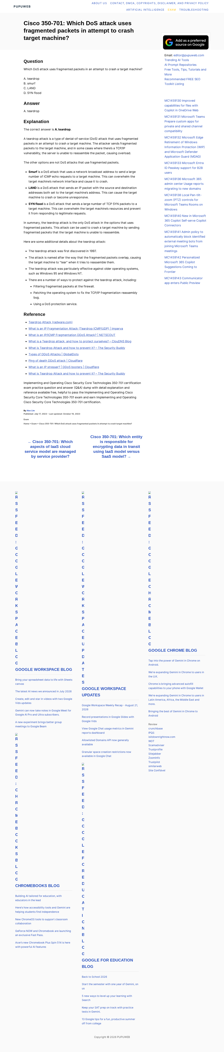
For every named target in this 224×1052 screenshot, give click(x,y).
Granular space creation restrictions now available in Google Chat (106, 754)
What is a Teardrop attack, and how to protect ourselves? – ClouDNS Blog (80, 341)
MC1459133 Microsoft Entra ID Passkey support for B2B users (184, 167)
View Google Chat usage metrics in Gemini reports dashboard (107, 730)
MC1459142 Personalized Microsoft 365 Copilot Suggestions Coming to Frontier (182, 264)
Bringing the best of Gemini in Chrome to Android (173, 713)
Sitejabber (154, 753)
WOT (151, 741)
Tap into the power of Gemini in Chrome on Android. (174, 662)
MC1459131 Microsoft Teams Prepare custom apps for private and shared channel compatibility (184, 124)
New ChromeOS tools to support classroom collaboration (41, 921)
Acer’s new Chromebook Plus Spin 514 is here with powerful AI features (42, 944)
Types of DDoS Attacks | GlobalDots (54, 354)
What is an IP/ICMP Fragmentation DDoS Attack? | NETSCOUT (72, 335)
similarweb (155, 766)
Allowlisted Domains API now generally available (105, 742)
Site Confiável (156, 770)
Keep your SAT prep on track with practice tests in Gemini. (107, 1009)
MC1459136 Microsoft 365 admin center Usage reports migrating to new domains (184, 183)
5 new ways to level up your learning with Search (107, 998)
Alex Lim (31, 410)
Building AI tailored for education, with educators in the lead (38, 898)
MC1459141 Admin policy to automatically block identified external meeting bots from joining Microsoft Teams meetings (184, 241)
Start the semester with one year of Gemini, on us (110, 986)
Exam (26, 419)
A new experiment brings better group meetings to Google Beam (38, 724)
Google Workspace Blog (43, 669)
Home (26, 423)
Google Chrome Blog (172, 650)
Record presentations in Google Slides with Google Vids (108, 719)
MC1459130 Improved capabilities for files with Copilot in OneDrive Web (181, 105)
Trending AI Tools (176, 60)
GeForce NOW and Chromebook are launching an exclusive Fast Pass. (43, 933)
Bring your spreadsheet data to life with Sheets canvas (43, 682)
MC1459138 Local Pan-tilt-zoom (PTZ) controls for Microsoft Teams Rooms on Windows (183, 202)
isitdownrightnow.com (161, 736)
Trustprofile (155, 749)
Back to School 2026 (94, 976)
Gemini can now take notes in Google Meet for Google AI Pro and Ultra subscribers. (43, 712)
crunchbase (155, 728)
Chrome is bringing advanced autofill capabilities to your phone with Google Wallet (175, 686)
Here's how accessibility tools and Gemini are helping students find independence (42, 909)
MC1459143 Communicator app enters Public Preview (183, 280)
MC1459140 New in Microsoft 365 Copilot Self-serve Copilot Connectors (185, 220)
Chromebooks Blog (37, 885)
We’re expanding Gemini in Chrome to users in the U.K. (176, 674)
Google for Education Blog (107, 963)
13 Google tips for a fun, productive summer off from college (108, 1021)
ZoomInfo (154, 757)
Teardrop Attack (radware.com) (51, 322)
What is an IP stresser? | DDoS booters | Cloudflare (64, 367)
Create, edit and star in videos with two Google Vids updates (43, 701)
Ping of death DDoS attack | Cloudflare (55, 360)
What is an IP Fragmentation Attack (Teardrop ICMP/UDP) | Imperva (76, 328)
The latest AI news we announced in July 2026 (43, 691)
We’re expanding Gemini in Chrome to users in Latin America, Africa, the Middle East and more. (176, 699)
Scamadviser (156, 745)
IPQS (151, 732)
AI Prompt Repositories (180, 64)
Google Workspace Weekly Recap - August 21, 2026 (110, 707)
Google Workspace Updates (104, 691)
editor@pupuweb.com (188, 55)
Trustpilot (154, 762)
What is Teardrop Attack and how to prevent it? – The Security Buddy (77, 348)
